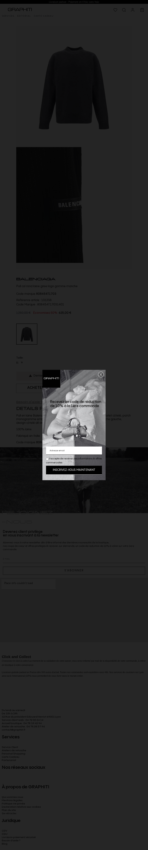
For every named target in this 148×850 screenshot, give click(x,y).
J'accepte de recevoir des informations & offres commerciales (74, 460)
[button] (101, 374)
